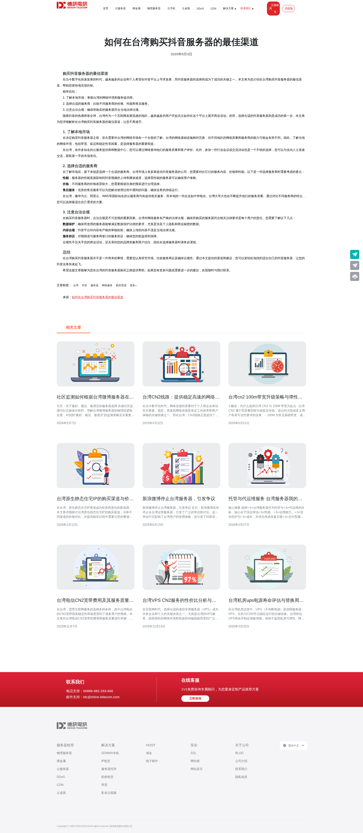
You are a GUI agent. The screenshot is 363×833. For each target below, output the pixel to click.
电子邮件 (152, 761)
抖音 (84, 285)
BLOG (239, 753)
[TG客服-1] (354, 254)
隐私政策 (241, 776)
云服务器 (120, 8)
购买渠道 (121, 285)
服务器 (95, 285)
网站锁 (195, 761)
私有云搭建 (108, 792)
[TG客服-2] (354, 265)
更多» (133, 285)
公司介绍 (241, 761)
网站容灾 (197, 769)
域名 (149, 753)
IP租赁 (105, 761)
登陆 (290, 8)
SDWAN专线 (110, 753)
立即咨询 (195, 698)
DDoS (200, 8)
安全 (194, 745)
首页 (105, 8)
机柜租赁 (107, 776)
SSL (193, 753)
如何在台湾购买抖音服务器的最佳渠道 (97, 297)
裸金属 (136, 8)
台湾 (75, 285)
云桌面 (186, 8)
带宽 (104, 784)
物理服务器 (154, 8)
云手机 (171, 8)
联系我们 (241, 769)
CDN (213, 8)
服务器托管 (108, 769)
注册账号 (275, 8)
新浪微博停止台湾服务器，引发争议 (179, 498)
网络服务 (107, 285)
